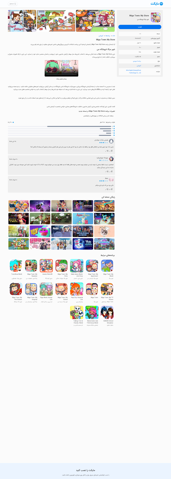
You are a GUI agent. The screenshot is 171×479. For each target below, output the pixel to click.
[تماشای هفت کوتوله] (18, 244)
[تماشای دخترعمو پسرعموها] (104, 206)
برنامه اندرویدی (137, 61)
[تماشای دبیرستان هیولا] (83, 206)
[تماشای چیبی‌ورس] (104, 244)
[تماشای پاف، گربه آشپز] (104, 232)
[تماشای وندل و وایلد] (40, 206)
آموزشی (139, 66)
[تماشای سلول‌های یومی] (18, 206)
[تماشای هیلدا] (61, 232)
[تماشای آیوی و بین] (18, 232)
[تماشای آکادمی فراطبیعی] (83, 232)
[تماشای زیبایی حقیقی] (40, 244)
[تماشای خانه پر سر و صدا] (61, 206)
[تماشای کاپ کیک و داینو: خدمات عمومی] (40, 232)
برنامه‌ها (107, 36)
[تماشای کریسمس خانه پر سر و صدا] (61, 244)
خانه (113, 36)
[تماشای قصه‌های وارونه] (61, 219)
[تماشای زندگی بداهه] (40, 219)
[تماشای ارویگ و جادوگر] (18, 219)
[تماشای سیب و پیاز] (83, 219)
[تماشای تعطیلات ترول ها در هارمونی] (83, 244)
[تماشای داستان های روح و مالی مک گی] (104, 219)
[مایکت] (157, 5)
